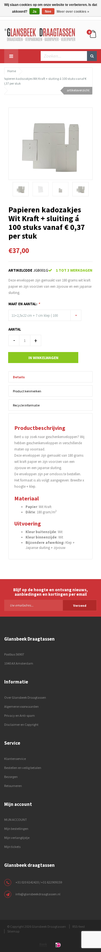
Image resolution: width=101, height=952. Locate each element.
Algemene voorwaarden (21, 706)
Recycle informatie (26, 405)
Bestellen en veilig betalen (22, 768)
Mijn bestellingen (16, 828)
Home (11, 71)
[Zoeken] (92, 56)
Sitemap (13, 931)
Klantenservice (15, 759)
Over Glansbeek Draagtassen (25, 697)
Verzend (79, 605)
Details (19, 377)
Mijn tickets (12, 847)
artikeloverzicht (78, 90)
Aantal (14, 329)
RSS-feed (78, 926)
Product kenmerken (27, 391)
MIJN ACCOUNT (15, 819)
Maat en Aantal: (24, 304)
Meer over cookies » (73, 12)
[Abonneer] (50, 605)
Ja (34, 12)
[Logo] (39, 34)
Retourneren (13, 786)
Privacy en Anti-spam (19, 715)
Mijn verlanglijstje (16, 838)
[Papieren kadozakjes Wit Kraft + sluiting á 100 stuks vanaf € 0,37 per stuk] (50, 143)
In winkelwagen (43, 357)
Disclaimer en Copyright (21, 724)
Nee (48, 12)
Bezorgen (11, 777)
